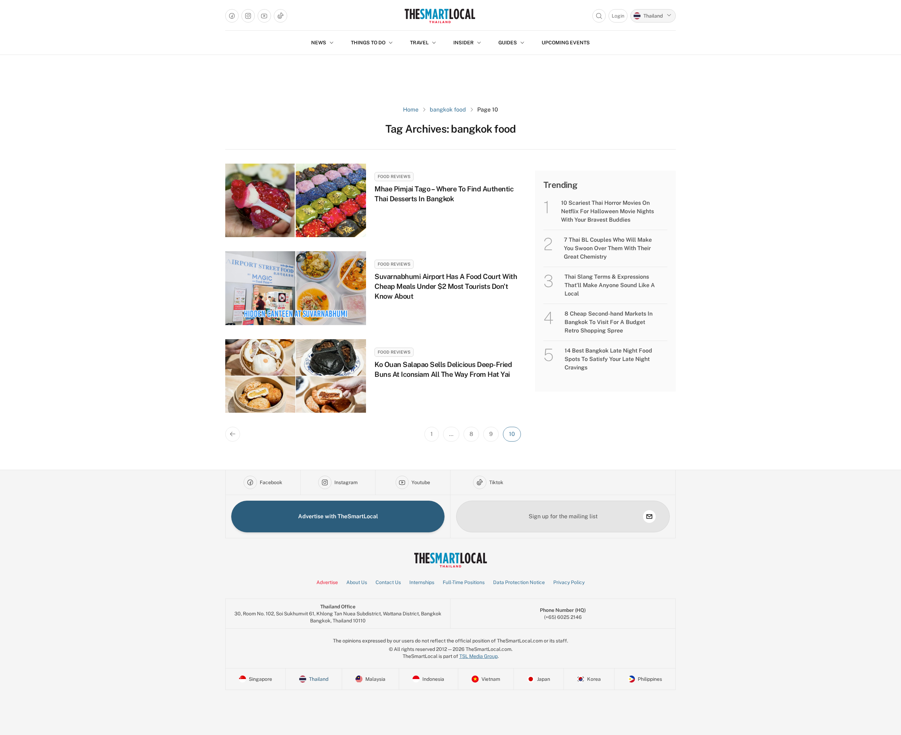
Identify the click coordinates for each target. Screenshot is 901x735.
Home (410, 109)
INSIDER (463, 42)
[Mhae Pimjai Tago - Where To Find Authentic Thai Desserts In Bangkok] (295, 200)
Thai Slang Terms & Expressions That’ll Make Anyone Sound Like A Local (610, 285)
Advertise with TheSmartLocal (338, 516)
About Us (356, 582)
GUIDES (507, 42)
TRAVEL (419, 42)
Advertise (327, 582)
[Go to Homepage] (439, 15)
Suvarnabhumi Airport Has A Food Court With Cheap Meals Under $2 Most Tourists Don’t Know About (445, 286)
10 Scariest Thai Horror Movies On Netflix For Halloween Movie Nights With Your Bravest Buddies (607, 211)
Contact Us (388, 582)
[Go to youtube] (264, 16)
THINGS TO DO (368, 42)
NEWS (318, 42)
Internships (421, 582)
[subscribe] (649, 516)
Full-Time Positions (464, 582)
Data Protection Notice (519, 582)
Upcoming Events (566, 42)
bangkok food (448, 109)
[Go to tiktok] (280, 16)
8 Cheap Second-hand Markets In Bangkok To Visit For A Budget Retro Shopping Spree (609, 322)
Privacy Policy (569, 582)
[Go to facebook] (232, 16)
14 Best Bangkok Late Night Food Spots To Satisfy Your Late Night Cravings (608, 359)
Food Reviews (394, 176)
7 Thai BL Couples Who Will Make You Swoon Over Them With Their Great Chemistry (608, 248)
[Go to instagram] (248, 16)
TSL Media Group (478, 656)
